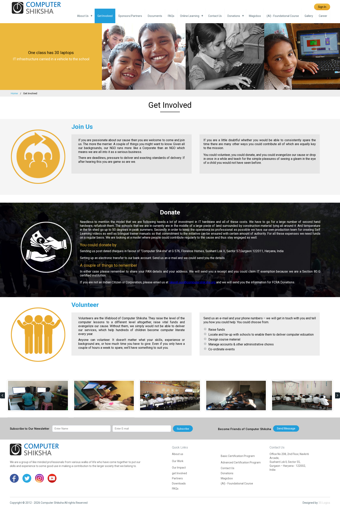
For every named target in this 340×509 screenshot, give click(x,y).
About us (83, 15)
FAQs (171, 15)
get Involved (105, 15)
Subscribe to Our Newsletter (29, 428)
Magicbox (255, 15)
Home (14, 93)
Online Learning (189, 15)
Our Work (177, 461)
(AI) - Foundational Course (283, 15)
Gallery (309, 15)
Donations (233, 15)
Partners (177, 478)
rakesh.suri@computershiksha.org (192, 282)
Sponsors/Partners (130, 15)
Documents (155, 15)
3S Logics (324, 502)
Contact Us (215, 15)
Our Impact (179, 467)
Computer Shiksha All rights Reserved (64, 502)
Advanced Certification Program (241, 462)
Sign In (322, 6)
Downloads (179, 483)
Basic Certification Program (238, 456)
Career (323, 15)
